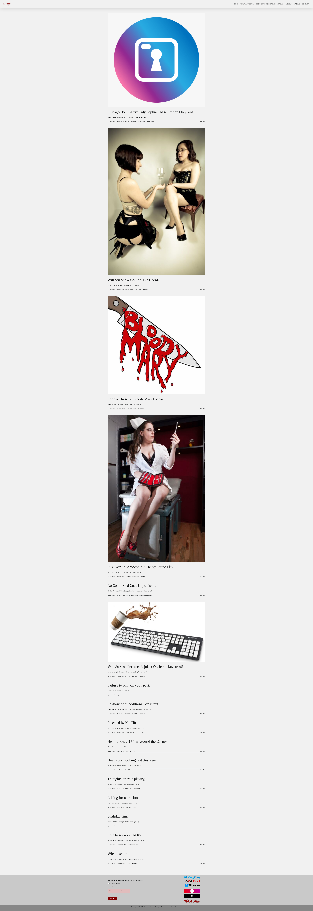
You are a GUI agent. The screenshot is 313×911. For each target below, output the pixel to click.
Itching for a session (123, 797)
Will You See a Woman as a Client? (133, 280)
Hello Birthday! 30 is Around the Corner (137, 741)
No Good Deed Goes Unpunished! (132, 585)
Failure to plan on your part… (129, 685)
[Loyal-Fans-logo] (192, 880)
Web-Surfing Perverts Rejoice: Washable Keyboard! (145, 666)
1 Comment (141, 732)
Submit (112, 898)
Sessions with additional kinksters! (133, 704)
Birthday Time (118, 816)
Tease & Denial (141, 121)
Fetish (125, 121)
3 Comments (137, 788)
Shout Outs (135, 576)
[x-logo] (192, 894)
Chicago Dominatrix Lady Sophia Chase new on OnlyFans (150, 112)
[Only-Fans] (192, 877)
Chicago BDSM (130, 595)
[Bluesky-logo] (192, 884)
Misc (129, 121)
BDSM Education (129, 289)
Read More (202, 121)
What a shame (118, 854)
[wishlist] (192, 899)
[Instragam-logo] (192, 889)
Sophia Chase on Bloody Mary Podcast (136, 399)
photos (129, 713)
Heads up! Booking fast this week (132, 760)
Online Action (133, 121)
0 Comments (144, 289)
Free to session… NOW (124, 835)
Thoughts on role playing (126, 779)
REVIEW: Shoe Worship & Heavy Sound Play (140, 567)
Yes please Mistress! (115, 883)
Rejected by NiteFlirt (122, 723)
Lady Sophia (112, 121)
